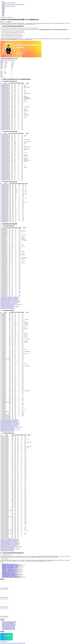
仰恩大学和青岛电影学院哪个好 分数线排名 (8, 627)
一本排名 (3, 2)
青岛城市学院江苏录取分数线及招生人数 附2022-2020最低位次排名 (10, 300)
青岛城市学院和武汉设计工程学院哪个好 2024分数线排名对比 (9, 539)
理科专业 (8, 6)
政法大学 (20, 4)
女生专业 (6, 6)
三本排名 (8, 2)
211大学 (7, 4)
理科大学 (12, 4)
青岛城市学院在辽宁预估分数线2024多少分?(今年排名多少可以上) (10, 302)
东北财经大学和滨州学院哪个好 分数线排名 (9, 629)
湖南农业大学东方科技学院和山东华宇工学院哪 (9, 621)
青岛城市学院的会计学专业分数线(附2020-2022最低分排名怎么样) (9, 298)
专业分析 (15, 643)
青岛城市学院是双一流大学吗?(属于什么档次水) (7, 305)
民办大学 (11, 2)
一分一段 (3, 9)
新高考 (3, 15)
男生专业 (3, 6)
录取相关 (3, 11)
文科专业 (11, 6)
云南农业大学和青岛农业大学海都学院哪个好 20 (9, 625)
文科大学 (10, 4)
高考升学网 (5, 17)
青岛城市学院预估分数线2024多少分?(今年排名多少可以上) (9, 303)
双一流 (3, 4)
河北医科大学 (2, 58)
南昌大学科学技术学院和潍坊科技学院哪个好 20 (9, 622)
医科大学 (17, 4)
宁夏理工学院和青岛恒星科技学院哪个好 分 (8, 623)
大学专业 (24, 643)
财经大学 (23, 4)
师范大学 (15, 4)
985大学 (5, 4)
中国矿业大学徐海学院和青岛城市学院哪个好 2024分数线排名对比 (10, 306)
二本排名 (6, 2)
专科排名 (13, 2)
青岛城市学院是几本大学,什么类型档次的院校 (7, 307)
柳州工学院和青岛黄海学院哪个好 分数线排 (8, 628)
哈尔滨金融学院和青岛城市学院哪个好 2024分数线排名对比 (9, 299)
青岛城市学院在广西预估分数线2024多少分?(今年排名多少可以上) (10, 301)
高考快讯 (3, 13)
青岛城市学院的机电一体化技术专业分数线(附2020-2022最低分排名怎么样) (11, 304)
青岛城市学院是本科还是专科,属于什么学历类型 (7, 308)
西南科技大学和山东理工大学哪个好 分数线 (8, 624)
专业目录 (21, 643)
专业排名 (13, 6)
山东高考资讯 (10, 17)
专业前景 (18, 643)
